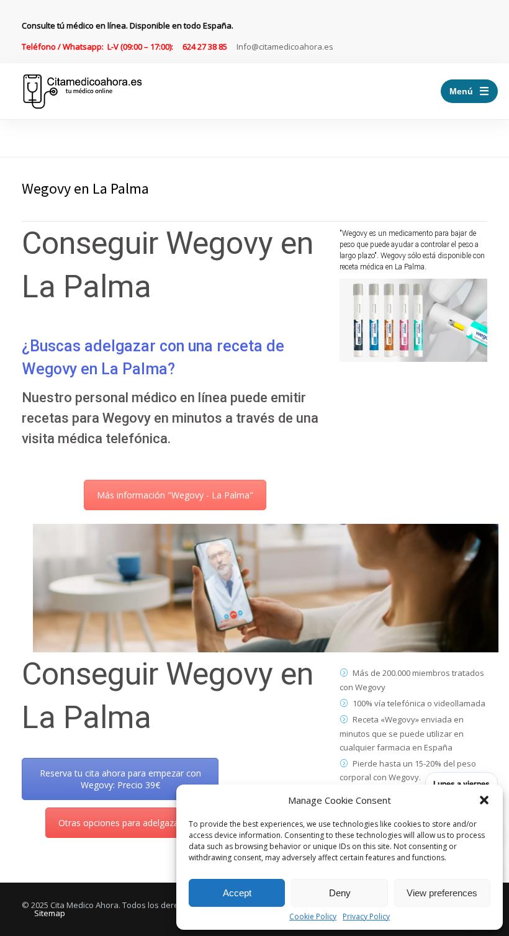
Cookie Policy (312, 916)
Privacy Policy (366, 916)
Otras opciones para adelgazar (120, 823)
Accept (237, 893)
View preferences (442, 893)
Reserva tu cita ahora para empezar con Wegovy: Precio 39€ (120, 779)
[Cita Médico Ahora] (82, 91)
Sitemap (49, 913)
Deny (340, 893)
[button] (484, 800)
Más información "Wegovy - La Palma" (175, 495)
